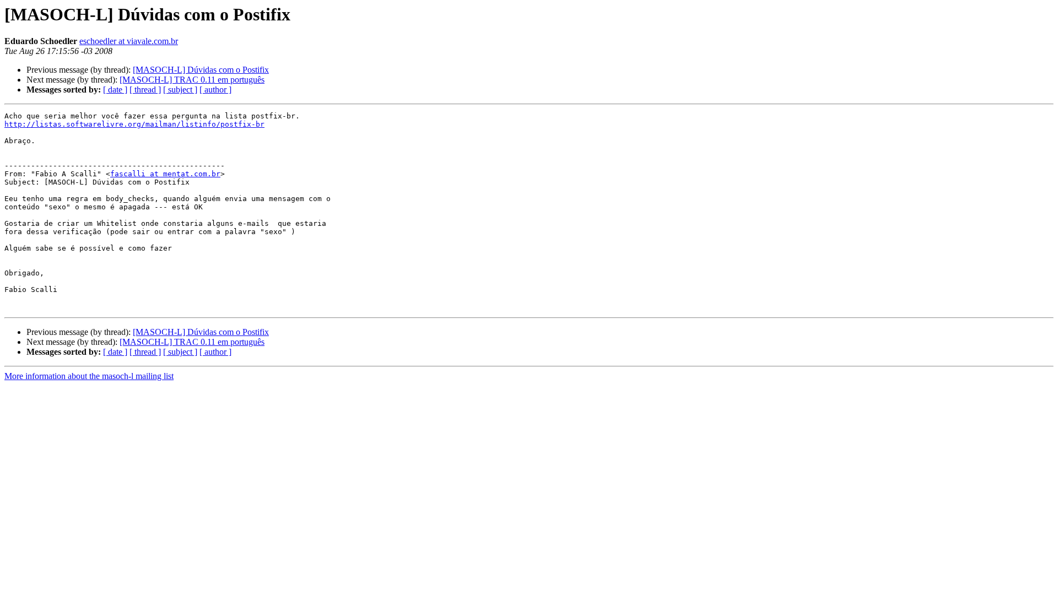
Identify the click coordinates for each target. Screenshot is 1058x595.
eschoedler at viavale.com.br (128, 41)
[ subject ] (180, 89)
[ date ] (115, 89)
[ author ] (215, 89)
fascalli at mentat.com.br (165, 174)
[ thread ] (145, 89)
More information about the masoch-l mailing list (89, 376)
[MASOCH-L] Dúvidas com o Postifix (201, 69)
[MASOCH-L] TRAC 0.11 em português (192, 79)
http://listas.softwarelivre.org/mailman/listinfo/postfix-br (134, 124)
